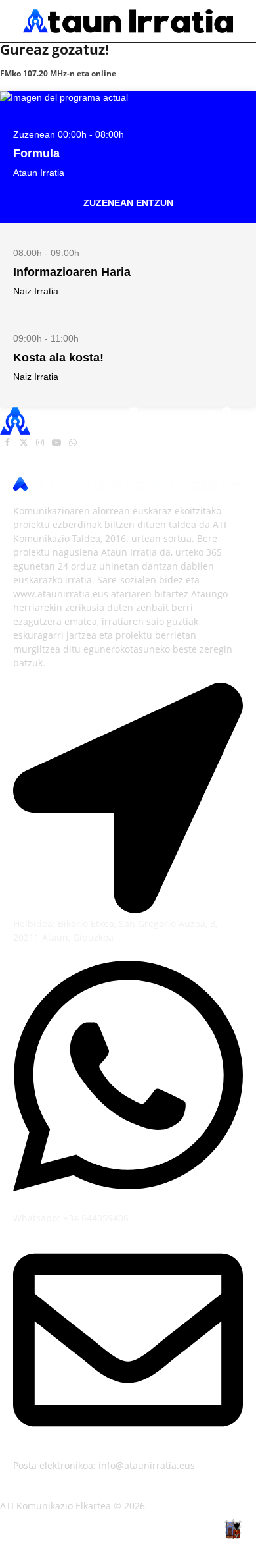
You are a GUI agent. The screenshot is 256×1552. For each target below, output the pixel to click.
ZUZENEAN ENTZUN (128, 203)
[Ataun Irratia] (128, 21)
